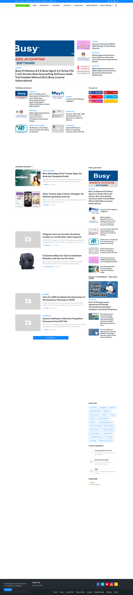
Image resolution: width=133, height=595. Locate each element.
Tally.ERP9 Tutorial (95, 437)
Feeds (116, 592)
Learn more (18, 586)
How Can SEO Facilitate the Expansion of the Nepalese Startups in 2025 (64, 298)
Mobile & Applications (105, 422)
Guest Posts (70, 592)
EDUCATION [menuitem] (78, 5)
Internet (92, 418)
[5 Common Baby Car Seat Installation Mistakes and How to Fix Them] (28, 261)
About (22, 1)
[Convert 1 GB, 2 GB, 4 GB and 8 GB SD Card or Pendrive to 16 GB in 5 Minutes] (94, 231)
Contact (89, 592)
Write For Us (52, 1)
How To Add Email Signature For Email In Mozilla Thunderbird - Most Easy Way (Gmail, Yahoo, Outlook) (108, 333)
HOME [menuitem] (35, 5)
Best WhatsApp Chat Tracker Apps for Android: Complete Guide (62, 175)
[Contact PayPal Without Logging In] (94, 210)
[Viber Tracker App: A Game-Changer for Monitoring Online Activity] (28, 199)
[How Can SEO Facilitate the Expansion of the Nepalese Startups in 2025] (28, 301)
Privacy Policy (80, 592)
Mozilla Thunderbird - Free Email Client (102, 426)
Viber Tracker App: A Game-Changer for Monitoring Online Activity (63, 195)
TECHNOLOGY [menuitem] (44, 5)
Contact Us (28, 1)
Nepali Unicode (99, 592)
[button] (112, 5)
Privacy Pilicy (37, 1)
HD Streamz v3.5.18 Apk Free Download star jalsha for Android (39, 130)
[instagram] (111, 584)
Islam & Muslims (103, 418)
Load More (51, 338)
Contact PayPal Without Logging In (75, 100)
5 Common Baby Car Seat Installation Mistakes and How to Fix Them (62, 257)
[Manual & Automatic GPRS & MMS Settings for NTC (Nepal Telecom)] (83, 44)
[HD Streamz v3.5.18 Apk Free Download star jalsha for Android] (94, 241)
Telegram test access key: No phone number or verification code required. (62, 235)
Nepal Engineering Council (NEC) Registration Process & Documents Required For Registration (104, 72)
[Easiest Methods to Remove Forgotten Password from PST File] (28, 323)
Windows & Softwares (106, 441)
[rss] (117, 1)
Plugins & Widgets (108, 429)
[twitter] (111, 1)
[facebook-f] (98, 584)
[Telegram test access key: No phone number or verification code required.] (28, 239)
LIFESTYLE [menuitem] (67, 5)
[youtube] (114, 1)
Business (112, 407)
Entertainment (94, 415)
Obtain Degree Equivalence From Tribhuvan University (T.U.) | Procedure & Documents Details (104, 58)
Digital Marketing (95, 411)
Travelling (93, 441)
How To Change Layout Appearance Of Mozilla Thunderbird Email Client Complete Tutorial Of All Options (103, 306)
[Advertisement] (66, 24)
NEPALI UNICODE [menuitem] (91, 5)
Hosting (112, 415)
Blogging (103, 407)
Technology (108, 437)
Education (107, 411)
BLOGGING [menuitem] (55, 5)
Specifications (107, 433)
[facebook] (109, 1)
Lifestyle (92, 422)
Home (17, 1)
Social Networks (95, 433)
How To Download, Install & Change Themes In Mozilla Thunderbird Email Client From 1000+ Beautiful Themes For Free (108, 319)
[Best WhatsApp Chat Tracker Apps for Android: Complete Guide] (28, 178)
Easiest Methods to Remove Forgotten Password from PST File (75, 130)
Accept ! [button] (8, 589)
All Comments (95, 484)
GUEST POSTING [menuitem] (105, 5)
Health (104, 415)
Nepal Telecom (94, 429)
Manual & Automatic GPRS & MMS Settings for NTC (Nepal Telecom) (103, 46)
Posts (93, 482)
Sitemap (45, 1)
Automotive (93, 407)
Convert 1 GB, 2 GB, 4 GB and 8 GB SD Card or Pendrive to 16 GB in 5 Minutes (75, 117)
